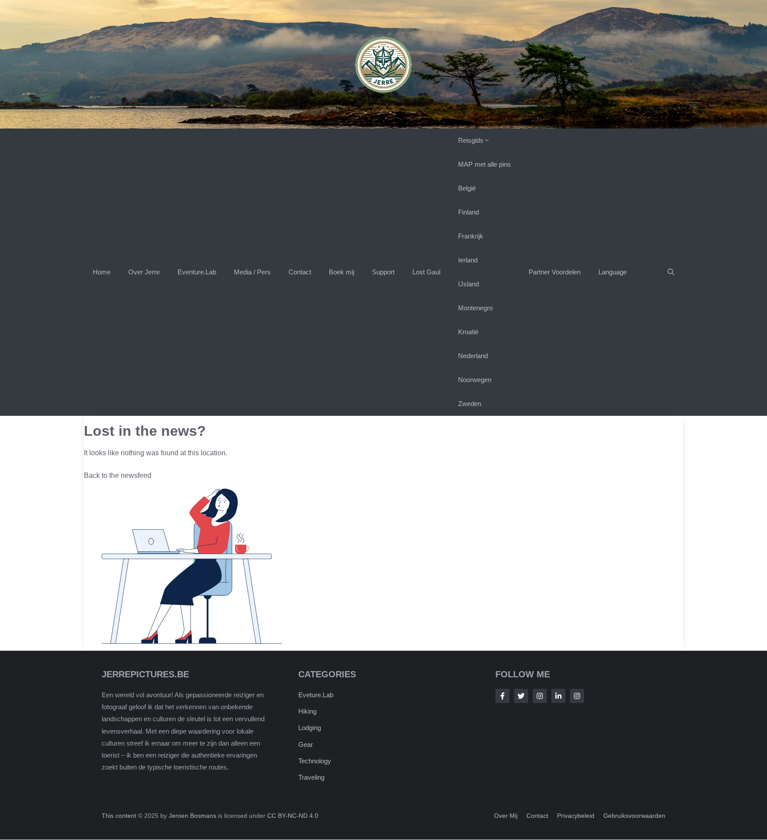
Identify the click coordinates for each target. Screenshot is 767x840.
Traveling (311, 777)
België (467, 188)
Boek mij (341, 272)
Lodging (309, 728)
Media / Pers (252, 272)
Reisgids (470, 140)
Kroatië (468, 332)
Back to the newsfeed (117, 475)
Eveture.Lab (315, 695)
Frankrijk (470, 236)
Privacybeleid (575, 816)
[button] (671, 272)
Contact (300, 272)
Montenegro (475, 308)
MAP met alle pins (484, 164)
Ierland (468, 260)
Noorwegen (474, 379)
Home (102, 272)
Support (383, 272)
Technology (314, 761)
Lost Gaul (426, 272)
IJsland (468, 284)
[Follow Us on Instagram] (540, 696)
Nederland (473, 355)
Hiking (307, 711)
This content (120, 816)
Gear (305, 744)
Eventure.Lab (197, 272)
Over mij (506, 816)
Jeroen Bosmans (192, 816)
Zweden (469, 403)
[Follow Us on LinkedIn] (558, 696)
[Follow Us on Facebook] (502, 696)
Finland (468, 212)
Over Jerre (144, 272)
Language (612, 272)
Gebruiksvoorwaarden (634, 816)
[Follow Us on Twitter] (521, 696)
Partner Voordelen (555, 272)
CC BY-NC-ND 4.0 (292, 816)
